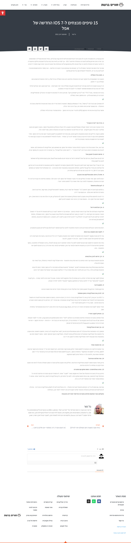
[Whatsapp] (94, 501)
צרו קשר (121, 521)
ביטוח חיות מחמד (31, 502)
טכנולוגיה (74, 5)
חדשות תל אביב (32, 521)
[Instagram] (88, 501)
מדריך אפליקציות (62, 502)
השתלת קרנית (63, 507)
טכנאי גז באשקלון (46, 526)
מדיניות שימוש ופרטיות (117, 515)
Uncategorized (79, 49)
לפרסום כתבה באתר (119, 533)
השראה (35, 5)
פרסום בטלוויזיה (47, 515)
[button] (2, 13)
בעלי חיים (56, 5)
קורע (65, 5)
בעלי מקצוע (64, 526)
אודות (122, 510)
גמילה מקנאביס (47, 521)
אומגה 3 (34, 526)
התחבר (30, 449)
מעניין (45, 5)
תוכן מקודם (14, 5)
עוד (25, 5)
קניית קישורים (48, 502)
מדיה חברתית (85, 5)
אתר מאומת (48, 507)
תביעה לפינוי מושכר (33, 508)
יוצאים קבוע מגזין (31, 515)
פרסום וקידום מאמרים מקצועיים (117, 503)
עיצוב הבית (64, 521)
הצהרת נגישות (121, 527)
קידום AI (65, 515)
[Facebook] (99, 501)
